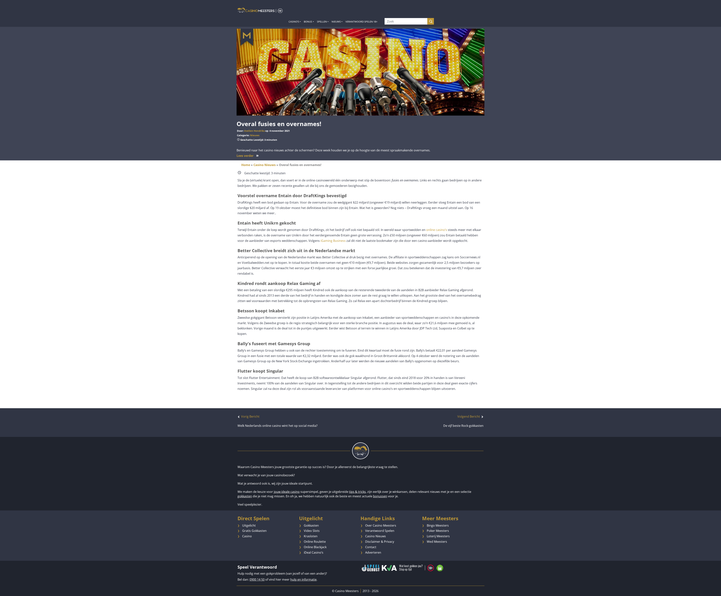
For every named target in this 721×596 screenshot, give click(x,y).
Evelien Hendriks (254, 130)
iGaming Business (333, 241)
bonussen (380, 496)
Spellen (322, 21)
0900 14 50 (257, 579)
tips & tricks (357, 492)
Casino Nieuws (264, 165)
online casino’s (436, 230)
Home (245, 165)
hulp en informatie (303, 579)
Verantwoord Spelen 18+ (361, 21)
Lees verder (248, 156)
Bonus (308, 21)
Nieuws (336, 21)
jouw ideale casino (287, 492)
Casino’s (294, 21)
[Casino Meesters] (260, 10)
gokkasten (245, 496)
